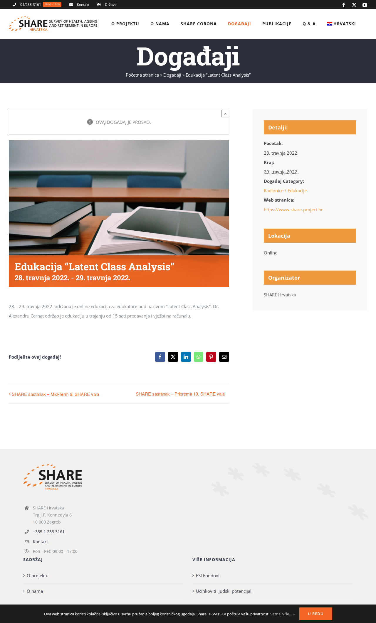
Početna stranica (142, 75)
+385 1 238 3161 (49, 531)
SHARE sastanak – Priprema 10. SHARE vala (180, 394)
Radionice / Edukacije (285, 190)
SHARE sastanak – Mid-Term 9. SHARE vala (55, 394)
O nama (35, 591)
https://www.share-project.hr (293, 209)
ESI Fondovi (207, 575)
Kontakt (40, 541)
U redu (316, 613)
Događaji (172, 75)
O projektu (37, 575)
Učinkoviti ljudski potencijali (224, 591)
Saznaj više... (281, 614)
